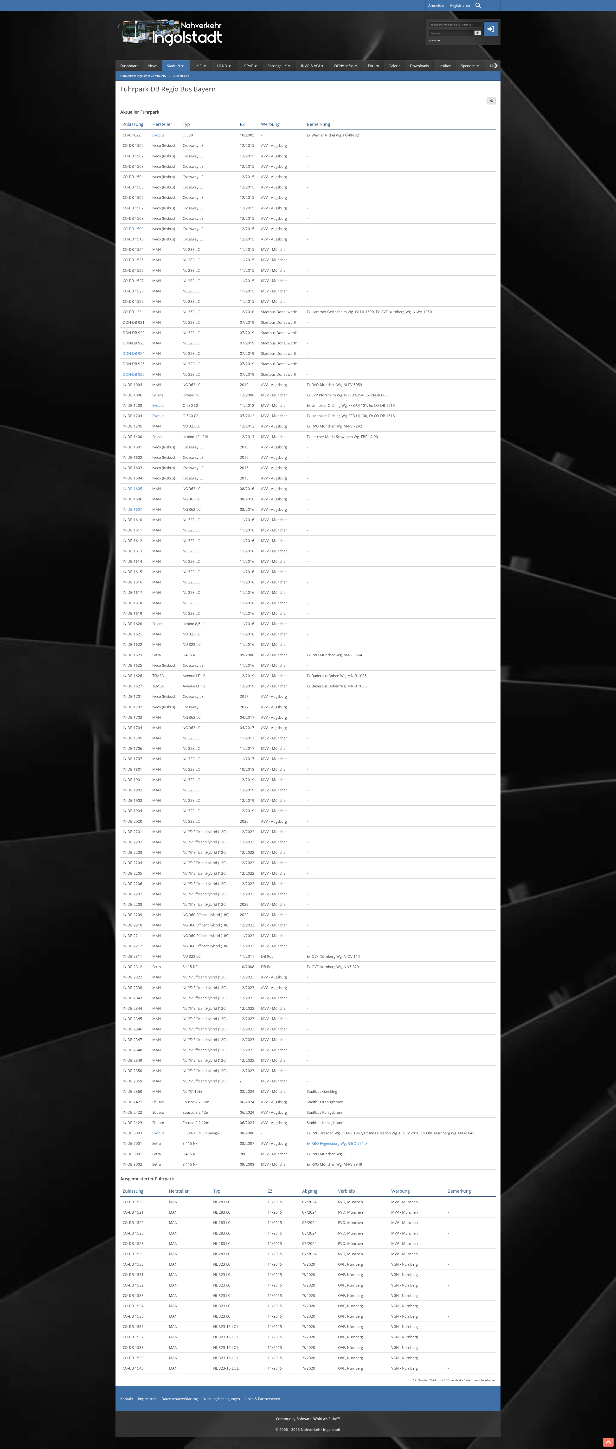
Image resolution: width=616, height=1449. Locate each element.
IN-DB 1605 (132, 488)
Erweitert (434, 40)
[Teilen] (491, 100)
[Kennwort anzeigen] (478, 33)
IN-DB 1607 (132, 509)
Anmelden (436, 5)
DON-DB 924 (134, 353)
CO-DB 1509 (133, 228)
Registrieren (460, 5)
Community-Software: (308, 1418)
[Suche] (478, 5)
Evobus (158, 135)
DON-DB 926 (134, 374)
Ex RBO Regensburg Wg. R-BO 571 (335, 1143)
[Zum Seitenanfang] (608, 1442)
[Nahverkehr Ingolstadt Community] (176, 32)
